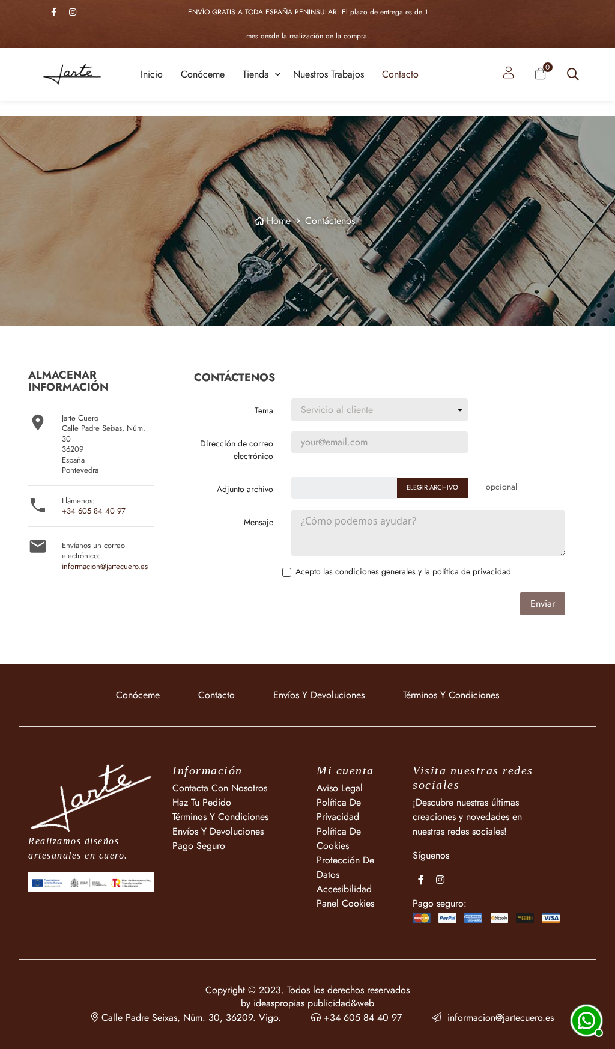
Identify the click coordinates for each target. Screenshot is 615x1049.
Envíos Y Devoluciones (218, 831)
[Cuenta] (508, 74)
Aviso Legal (340, 788)
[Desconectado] (585, 1019)
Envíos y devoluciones (319, 695)
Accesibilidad (344, 889)
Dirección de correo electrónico (236, 449)
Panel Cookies (345, 903)
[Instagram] (72, 12)
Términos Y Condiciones (220, 817)
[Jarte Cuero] (91, 797)
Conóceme (138, 695)
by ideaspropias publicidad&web (307, 1003)
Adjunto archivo (245, 489)
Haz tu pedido (201, 802)
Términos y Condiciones (451, 695)
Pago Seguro (198, 846)
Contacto (216, 695)
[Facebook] (53, 12)
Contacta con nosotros (219, 788)
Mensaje (258, 522)
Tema (264, 410)
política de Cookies (339, 838)
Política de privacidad (339, 809)
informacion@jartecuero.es (105, 566)
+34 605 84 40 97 (94, 511)
